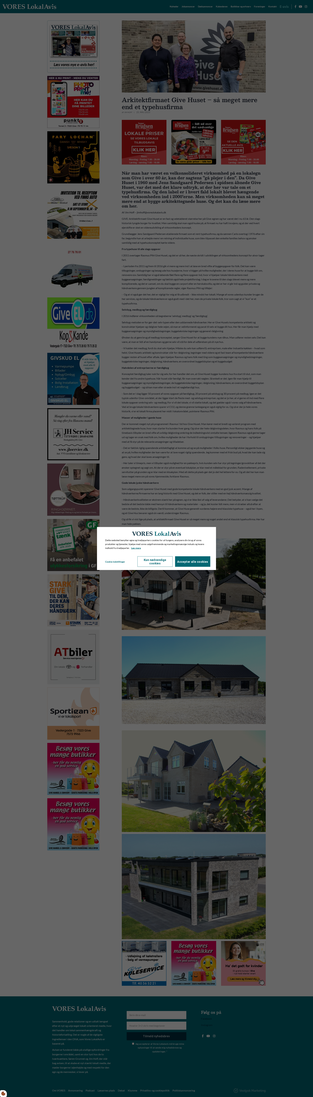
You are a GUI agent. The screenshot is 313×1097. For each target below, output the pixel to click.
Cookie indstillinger (115, 561)
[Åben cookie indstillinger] (3, 1093)
